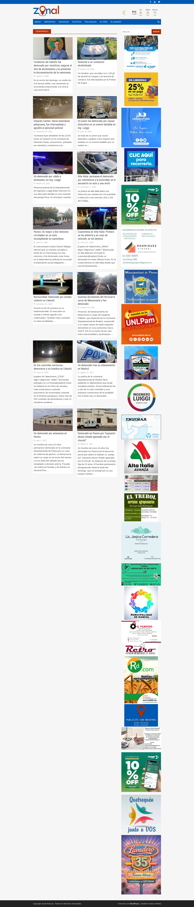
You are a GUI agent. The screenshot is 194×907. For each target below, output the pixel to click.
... (50, 90)
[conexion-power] (141, 649)
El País (103, 22)
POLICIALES (91, 22)
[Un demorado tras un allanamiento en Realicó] (97, 351)
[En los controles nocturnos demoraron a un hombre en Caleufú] (53, 351)
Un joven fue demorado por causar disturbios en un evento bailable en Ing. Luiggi (97, 124)
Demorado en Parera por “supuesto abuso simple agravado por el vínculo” (96, 437)
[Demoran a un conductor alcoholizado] (97, 48)
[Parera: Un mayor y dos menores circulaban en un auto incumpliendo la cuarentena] (53, 218)
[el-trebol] (141, 507)
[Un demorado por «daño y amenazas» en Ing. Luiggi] (53, 162)
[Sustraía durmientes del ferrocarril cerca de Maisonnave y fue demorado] (97, 283)
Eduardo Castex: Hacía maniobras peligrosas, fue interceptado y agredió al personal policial (52, 124)
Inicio (38, 22)
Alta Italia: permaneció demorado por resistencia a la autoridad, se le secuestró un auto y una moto (97, 180)
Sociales (64, 22)
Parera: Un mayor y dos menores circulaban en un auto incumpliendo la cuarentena (51, 235)
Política (76, 22)
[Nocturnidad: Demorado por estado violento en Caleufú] (53, 283)
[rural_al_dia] (141, 680)
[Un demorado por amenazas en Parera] (53, 419)
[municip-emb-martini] (141, 363)
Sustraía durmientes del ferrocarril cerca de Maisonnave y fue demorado (96, 300)
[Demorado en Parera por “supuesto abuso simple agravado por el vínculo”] (97, 419)
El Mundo (116, 22)
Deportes (49, 22)
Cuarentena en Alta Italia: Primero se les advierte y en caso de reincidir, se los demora (96, 235)
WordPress (134, 904)
